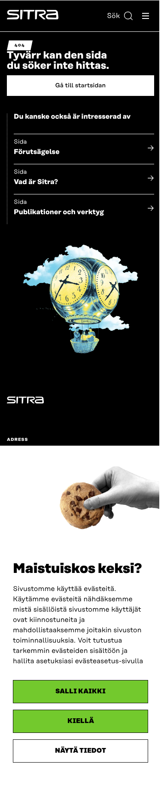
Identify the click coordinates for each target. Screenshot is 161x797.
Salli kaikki (80, 691)
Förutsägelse (37, 152)
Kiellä (80, 721)
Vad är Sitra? (36, 182)
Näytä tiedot (80, 750)
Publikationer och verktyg (59, 212)
